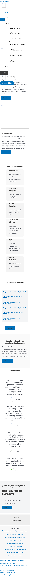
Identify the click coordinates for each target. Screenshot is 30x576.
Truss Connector (11, 534)
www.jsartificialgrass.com (8, 572)
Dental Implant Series (15, 540)
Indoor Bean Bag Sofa (6, 575)
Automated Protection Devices (15, 552)
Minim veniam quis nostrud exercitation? (11, 302)
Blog (6, 23)
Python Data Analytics (18, 44)
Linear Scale (20, 568)
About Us (16, 517)
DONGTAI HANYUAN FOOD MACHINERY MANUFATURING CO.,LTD (12, 562)
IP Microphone (21, 549)
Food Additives (6, 531)
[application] (9, 23)
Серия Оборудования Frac (20, 565)
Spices (10, 556)
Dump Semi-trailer (9, 549)
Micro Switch (21, 537)
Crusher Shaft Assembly (15, 546)
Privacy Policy (16, 520)
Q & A (6, 67)
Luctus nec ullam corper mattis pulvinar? (13, 297)
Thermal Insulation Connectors (15, 543)
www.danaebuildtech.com (8, 568)
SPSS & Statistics (17, 55)
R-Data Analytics (17, 50)
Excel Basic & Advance (18, 39)
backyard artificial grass (7, 570)
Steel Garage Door (10, 537)
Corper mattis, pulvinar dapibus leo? (14, 292)
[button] (15, 292)
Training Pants (18, 556)
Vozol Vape (20, 534)
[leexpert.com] (4, 7)
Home (6, 12)
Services (7, 18)
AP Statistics (16, 33)
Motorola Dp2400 (5, 565)
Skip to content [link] (4, 1)
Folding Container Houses (20, 531)
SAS (13, 61)
